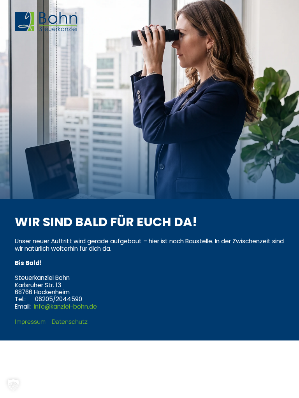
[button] (13, 385)
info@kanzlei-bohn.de (65, 306)
